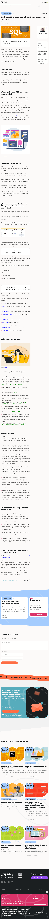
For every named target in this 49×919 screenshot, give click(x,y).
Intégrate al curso (38, 614)
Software (42, 5)
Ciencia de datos (14, 842)
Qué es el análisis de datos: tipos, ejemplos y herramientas (36, 846)
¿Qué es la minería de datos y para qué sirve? (12, 767)
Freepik (5, 156)
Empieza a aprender (40, 903)
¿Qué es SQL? (40, 45)
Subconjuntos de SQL (42, 59)
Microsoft (6, 239)
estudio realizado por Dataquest (13, 115)
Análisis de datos (15, 763)
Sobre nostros (29, 893)
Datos (38, 763)
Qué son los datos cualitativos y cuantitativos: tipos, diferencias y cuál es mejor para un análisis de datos (36, 805)
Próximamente (18, 893)
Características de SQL (42, 51)
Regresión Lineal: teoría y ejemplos (11, 846)
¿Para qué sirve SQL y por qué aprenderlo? (42, 48)
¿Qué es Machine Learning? (12, 802)
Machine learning (15, 799)
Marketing (24, 5)
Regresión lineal (20, 842)
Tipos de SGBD (41, 61)
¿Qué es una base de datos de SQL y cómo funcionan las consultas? (42, 55)
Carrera (5, 5)
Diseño (11, 5)
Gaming (17, 5)
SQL (13, 13)
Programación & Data (33, 5)
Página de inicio (4, 580)
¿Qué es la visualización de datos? (36, 767)
